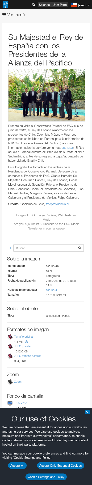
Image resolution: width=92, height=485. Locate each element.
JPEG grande (22, 346)
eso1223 (67, 147)
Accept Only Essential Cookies (60, 465)
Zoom (17, 381)
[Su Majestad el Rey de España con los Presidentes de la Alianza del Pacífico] (46, 95)
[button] (26, 342)
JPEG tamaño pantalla (27, 356)
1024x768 (20, 403)
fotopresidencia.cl (57, 204)
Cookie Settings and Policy (46, 477)
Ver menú (15, 14)
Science (44, 5)
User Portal (60, 5)
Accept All (17, 465)
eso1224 (51, 290)
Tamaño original (23, 336)
